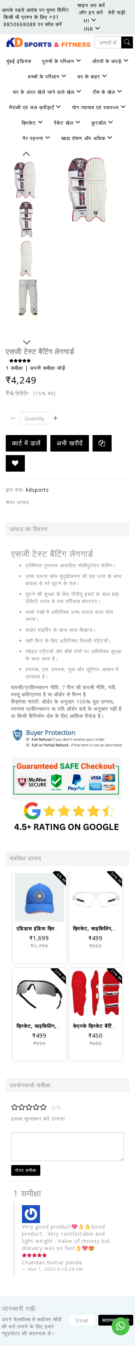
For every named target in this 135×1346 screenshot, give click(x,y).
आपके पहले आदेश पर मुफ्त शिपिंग (35, 9)
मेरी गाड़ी (116, 12)
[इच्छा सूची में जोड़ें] (15, 463)
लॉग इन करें (91, 12)
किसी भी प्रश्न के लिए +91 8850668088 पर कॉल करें (33, 21)
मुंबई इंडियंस (18, 61)
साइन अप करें (91, 5)
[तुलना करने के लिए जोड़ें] (31, 911)
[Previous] (26, 152)
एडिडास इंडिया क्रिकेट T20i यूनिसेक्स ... (59, 928)
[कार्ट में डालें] (31, 891)
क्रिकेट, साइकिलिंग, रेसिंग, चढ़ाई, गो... (56, 1025)
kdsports (37, 489)
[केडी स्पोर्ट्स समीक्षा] (67, 778)
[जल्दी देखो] (48, 911)
